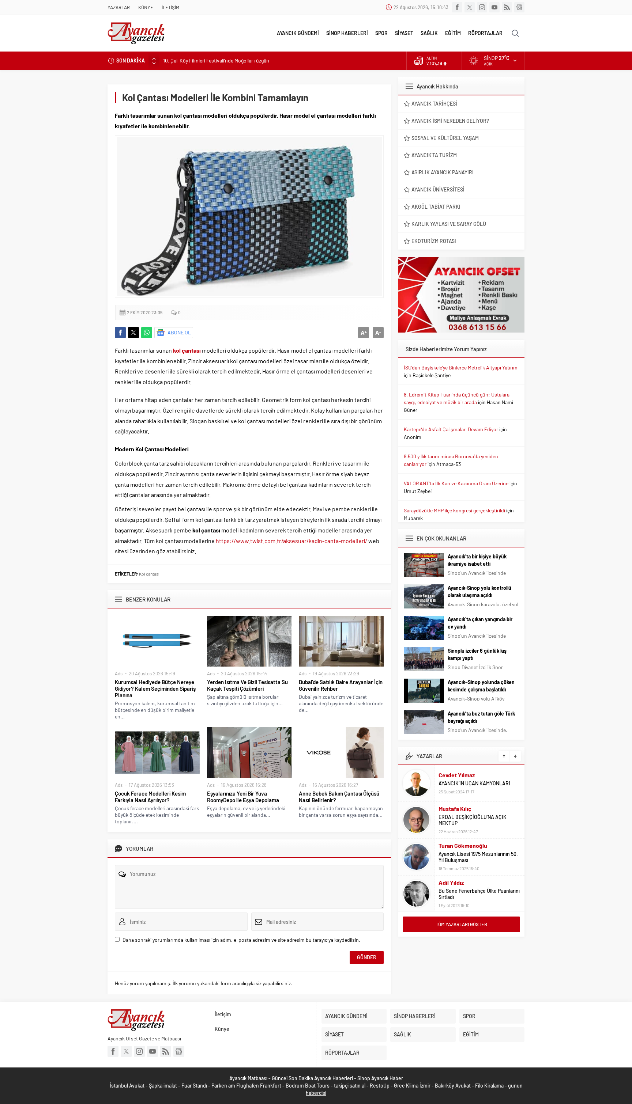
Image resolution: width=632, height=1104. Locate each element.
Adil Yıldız (451, 882)
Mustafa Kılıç (455, 808)
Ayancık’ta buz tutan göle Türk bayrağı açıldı (481, 717)
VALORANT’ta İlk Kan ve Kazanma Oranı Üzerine (456, 483)
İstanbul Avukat (127, 1085)
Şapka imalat (163, 1085)
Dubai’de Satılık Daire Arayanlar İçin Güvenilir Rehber (341, 685)
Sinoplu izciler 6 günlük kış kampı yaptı (477, 654)
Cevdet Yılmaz (457, 774)
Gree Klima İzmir (412, 1085)
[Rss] (507, 7)
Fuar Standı (194, 1085)
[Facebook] (457, 7)
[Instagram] (482, 7)
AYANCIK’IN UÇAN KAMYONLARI (474, 783)
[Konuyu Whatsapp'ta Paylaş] (146, 332)
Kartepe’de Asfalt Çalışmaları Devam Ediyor (451, 429)
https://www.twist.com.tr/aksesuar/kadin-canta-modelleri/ (291, 540)
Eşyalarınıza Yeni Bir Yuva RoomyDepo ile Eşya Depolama (243, 796)
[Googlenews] (519, 7)
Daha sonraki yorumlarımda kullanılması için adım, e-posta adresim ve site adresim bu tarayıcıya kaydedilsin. (241, 940)
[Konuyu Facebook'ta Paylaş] (120, 332)
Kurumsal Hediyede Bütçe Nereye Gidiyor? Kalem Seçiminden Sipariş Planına (155, 688)
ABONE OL (179, 332)
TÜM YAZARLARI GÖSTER (461, 924)
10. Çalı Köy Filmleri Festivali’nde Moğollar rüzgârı (216, 60)
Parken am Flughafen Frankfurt (246, 1085)
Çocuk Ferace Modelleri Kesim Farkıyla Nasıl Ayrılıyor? (150, 796)
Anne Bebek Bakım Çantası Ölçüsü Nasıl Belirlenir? (339, 796)
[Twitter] (469, 7)
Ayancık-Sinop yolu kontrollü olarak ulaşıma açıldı (479, 591)
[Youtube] (494, 7)
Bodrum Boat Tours (308, 1085)
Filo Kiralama (489, 1085)
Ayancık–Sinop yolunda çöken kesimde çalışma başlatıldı (481, 686)
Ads (119, 673)
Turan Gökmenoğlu (463, 845)
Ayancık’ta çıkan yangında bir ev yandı (480, 623)
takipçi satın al (349, 1085)
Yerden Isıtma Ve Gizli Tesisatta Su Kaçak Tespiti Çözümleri (247, 685)
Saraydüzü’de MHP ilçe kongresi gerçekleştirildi (454, 510)
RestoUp (380, 1085)
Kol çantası (149, 573)
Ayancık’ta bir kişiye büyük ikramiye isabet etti (477, 560)
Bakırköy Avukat (453, 1085)
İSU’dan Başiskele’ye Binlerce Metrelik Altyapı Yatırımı (461, 367)
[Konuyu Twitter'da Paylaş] (133, 332)
